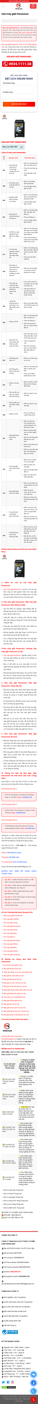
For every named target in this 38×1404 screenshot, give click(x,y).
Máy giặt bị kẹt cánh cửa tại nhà (14, 1008)
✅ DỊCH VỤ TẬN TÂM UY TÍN (12, 1217)
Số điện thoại (8, 92)
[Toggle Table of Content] (20, 147)
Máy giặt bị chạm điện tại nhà (14, 976)
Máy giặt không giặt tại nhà (13, 1000)
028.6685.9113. (21, 813)
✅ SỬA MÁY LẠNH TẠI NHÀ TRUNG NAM (9, 1097)
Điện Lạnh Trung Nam (26, 32)
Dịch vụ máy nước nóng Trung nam (16, 1200)
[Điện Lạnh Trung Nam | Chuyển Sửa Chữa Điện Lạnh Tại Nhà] (18, 6)
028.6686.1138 (14, 857)
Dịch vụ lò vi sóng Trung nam (14, 1204)
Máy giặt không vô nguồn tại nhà (15, 993)
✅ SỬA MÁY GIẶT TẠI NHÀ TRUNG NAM (9, 1081)
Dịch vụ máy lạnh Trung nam (14, 1190)
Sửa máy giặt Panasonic (12, 926)
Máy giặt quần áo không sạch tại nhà (16, 1015)
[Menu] (3, 6)
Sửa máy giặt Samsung (12, 954)
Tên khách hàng (9, 83)
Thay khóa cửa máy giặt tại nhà (14, 997)
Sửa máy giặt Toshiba (11, 919)
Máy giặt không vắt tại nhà (13, 979)
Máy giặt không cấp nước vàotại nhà (16, 1011)
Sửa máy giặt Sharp (10, 930)
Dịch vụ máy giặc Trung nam (13, 1197)
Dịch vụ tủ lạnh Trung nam (13, 1193)
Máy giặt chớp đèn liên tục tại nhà (15, 986)
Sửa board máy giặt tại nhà (13, 965)
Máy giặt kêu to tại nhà (11, 1004)
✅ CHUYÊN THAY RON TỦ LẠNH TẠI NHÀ (9, 1129)
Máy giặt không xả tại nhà (12, 968)
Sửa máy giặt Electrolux (12, 940)
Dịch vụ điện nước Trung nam (14, 1208)
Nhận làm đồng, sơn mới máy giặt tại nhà (18, 972)
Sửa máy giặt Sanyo (11, 923)
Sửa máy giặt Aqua (10, 933)
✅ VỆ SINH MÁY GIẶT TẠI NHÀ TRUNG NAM (9, 1066)
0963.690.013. (15, 1272)
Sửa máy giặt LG (9, 937)
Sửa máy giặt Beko (10, 947)
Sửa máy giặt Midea (10, 944)
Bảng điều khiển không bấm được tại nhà (18, 990)
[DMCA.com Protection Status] (8, 1387)
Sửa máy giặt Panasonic (13, 915)
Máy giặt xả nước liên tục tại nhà (15, 983)
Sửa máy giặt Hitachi (11, 951)
